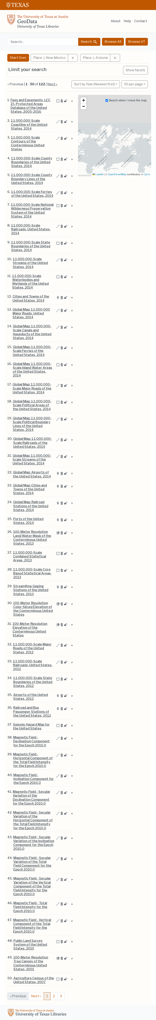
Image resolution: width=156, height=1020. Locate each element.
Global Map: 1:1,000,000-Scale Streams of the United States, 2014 (32, 459)
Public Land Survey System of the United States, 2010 (30, 944)
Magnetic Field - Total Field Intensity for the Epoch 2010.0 (30, 907)
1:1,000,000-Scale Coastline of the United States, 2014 (29, 124)
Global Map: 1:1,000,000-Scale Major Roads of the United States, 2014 (32, 388)
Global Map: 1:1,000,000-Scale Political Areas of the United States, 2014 (32, 405)
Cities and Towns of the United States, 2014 (31, 298)
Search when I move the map (127, 100)
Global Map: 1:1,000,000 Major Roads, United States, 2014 (31, 313)
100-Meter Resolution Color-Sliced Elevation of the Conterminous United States (33, 609)
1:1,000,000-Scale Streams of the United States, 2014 (30, 263)
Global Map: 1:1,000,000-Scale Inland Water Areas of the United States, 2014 (32, 370)
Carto (147, 174)
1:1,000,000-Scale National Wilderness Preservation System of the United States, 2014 (32, 210)
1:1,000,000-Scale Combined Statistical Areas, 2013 (29, 556)
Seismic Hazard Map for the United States (31, 726)
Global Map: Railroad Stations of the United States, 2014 (30, 506)
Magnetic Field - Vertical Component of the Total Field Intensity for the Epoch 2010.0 (32, 926)
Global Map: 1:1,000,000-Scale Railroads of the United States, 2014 (32, 442)
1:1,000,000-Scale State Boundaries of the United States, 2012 (32, 682)
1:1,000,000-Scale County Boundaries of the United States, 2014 (31, 162)
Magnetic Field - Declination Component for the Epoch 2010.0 (31, 741)
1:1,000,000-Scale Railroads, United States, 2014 (31, 229)
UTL (37, 1013)
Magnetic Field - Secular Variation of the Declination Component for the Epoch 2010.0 (31, 797)
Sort (94, 84)
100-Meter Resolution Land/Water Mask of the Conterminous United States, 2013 (32, 538)
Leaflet (99, 174)
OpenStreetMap (117, 174)
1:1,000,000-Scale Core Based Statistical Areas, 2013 (32, 573)
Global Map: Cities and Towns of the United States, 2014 (30, 489)
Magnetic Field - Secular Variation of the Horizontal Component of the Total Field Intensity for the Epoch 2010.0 (33, 820)
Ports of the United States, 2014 (28, 521)
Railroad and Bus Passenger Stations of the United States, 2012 (32, 711)
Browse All (113, 42)
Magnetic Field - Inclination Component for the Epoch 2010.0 (33, 779)
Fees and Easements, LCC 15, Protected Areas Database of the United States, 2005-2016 (30, 106)
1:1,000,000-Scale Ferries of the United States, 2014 (32, 194)
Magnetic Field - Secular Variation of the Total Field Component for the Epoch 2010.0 (32, 864)
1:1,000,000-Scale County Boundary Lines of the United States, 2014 (31, 179)
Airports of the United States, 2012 (30, 697)
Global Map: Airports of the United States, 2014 (32, 474)
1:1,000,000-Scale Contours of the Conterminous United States (27, 143)
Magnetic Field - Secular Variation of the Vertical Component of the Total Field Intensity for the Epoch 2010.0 (32, 886)
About (115, 21)
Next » (52, 84)
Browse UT (136, 42)
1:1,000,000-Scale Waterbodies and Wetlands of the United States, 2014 (30, 282)
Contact (140, 21)
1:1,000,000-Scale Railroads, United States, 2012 (32, 665)
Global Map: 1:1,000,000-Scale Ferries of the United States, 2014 (32, 351)
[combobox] (43, 42)
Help (127, 21)
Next (36, 996)
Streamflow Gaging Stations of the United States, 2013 (30, 590)
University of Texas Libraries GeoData (37, 23)
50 (133, 84)
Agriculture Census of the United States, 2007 (33, 980)
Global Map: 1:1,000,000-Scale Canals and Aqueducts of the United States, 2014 (32, 332)
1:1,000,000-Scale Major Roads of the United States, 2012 (32, 648)
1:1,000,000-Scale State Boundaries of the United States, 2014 (30, 246)
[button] (83, 100)
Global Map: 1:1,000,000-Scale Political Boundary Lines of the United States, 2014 (32, 424)
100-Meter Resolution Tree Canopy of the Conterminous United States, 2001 (30, 963)
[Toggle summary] (72, 101)
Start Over (18, 58)
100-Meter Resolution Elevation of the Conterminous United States (30, 630)
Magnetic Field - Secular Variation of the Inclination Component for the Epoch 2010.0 (33, 843)
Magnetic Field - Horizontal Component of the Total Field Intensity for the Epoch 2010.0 (33, 760)
